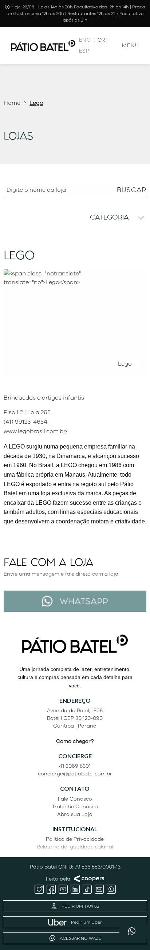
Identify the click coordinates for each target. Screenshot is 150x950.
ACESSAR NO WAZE (81, 938)
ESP (84, 50)
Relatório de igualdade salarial (75, 846)
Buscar (131, 189)
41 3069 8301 (75, 766)
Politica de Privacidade (75, 839)
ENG (85, 40)
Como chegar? (75, 741)
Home (12, 103)
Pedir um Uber (86, 922)
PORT (101, 40)
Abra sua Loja (74, 814)
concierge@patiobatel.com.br (75, 773)
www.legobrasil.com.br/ (35, 431)
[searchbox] (75, 190)
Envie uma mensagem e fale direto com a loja (61, 574)
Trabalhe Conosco (75, 806)
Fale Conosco (75, 799)
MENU (130, 45)
